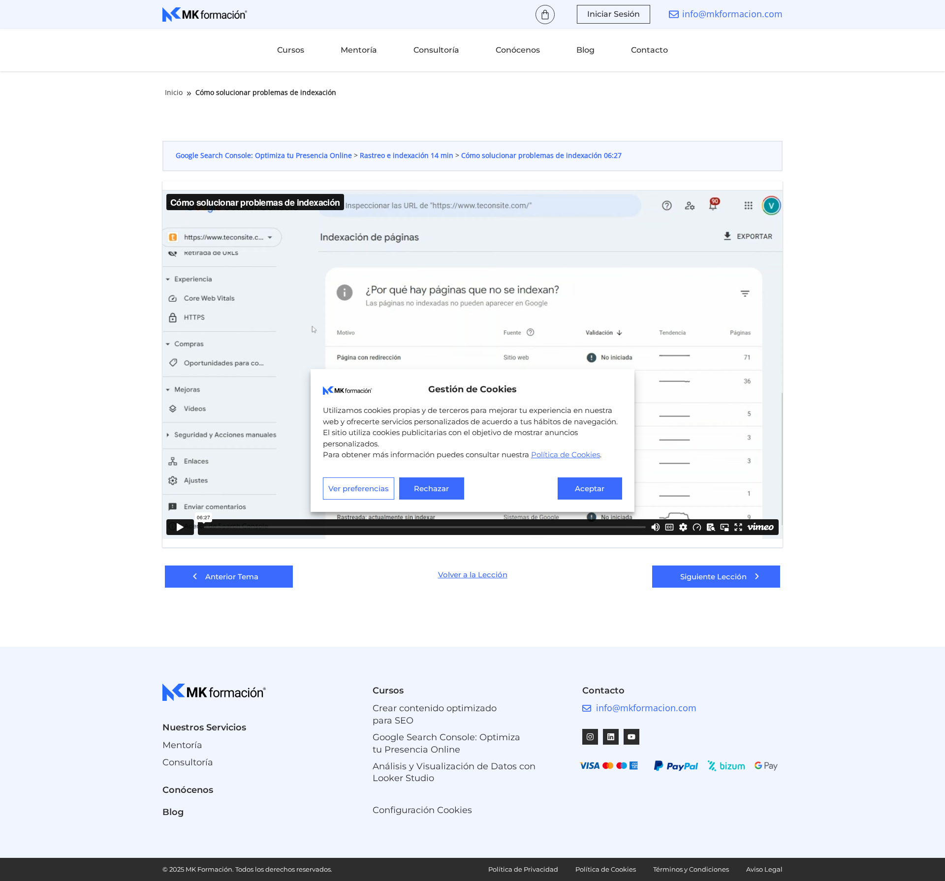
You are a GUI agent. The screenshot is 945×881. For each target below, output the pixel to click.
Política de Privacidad (523, 869)
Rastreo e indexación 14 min (407, 155)
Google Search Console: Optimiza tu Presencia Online (265, 155)
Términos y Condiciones (691, 869)
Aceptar (589, 488)
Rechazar (431, 488)
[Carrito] (545, 14)
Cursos (290, 50)
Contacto (649, 50)
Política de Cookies (565, 454)
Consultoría (436, 50)
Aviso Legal (764, 869)
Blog (585, 50)
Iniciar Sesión (613, 14)
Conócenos (518, 50)
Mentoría (359, 50)
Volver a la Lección (472, 574)
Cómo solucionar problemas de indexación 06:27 (541, 155)
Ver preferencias (358, 488)
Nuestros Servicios (204, 727)
